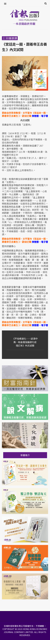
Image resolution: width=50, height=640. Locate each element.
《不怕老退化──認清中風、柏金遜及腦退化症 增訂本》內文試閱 (25, 342)
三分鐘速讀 (9, 38)
